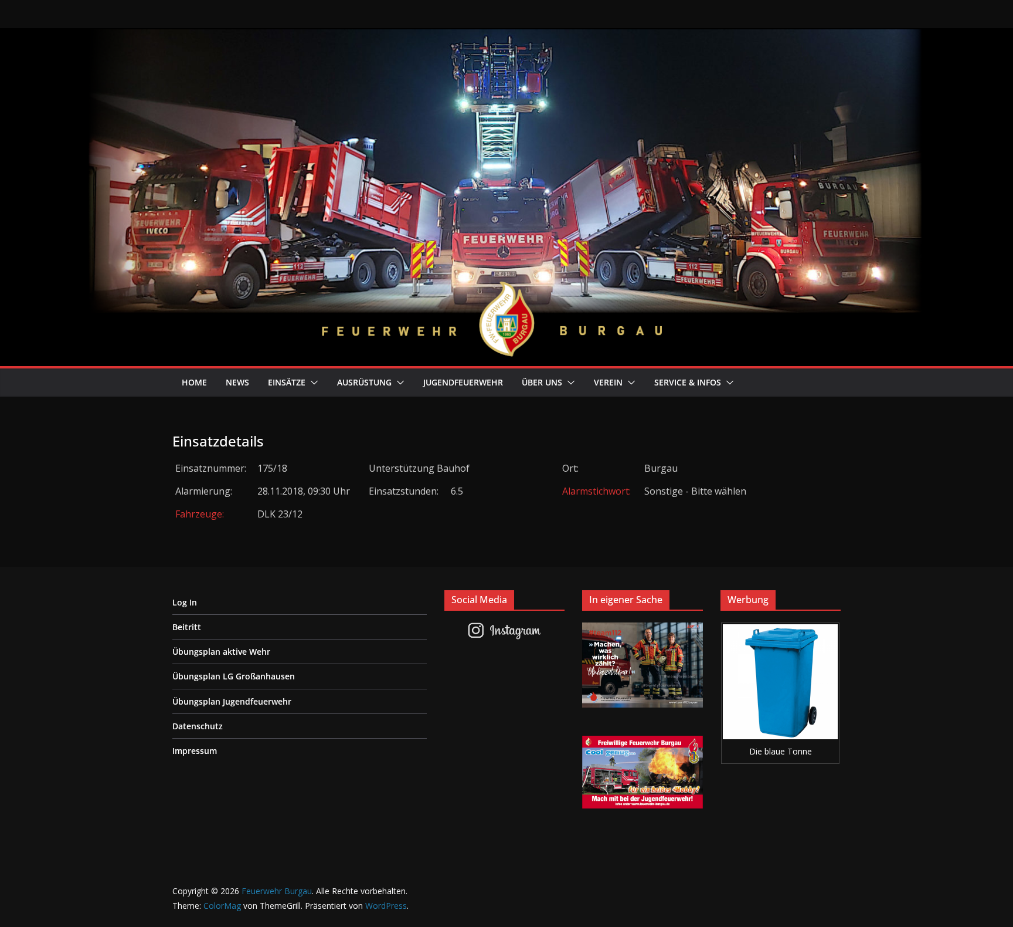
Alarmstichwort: (596, 491)
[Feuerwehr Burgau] (506, 36)
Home (194, 382)
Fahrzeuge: (199, 514)
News (237, 382)
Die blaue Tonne (780, 751)
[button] (311, 382)
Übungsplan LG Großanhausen (233, 676)
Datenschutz (197, 726)
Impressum (194, 750)
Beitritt (186, 626)
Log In (184, 602)
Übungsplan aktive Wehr (221, 651)
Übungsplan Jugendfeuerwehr (231, 701)
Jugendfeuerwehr (463, 382)
